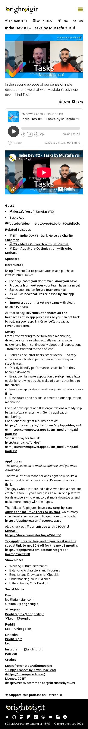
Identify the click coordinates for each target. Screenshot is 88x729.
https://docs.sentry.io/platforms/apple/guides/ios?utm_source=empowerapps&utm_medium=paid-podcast (43, 429)
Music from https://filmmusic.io (28, 665)
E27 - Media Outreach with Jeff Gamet (40, 244)
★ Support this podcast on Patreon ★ (34, 695)
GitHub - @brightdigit (21, 604)
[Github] (14, 717)
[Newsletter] (58, 717)
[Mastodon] (21, 717)
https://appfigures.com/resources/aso (33, 520)
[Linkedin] (36, 717)
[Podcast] (43, 717)
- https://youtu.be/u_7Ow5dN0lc (44, 223)
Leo (7, 643)
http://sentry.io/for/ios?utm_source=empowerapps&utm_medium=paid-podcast (42, 447)
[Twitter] (7, 717)
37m (79, 102)
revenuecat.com (17, 325)
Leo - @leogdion (20, 618)
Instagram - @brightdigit (24, 649)
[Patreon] (29, 717)
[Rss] (65, 717)
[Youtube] (50, 717)
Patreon (11, 653)
